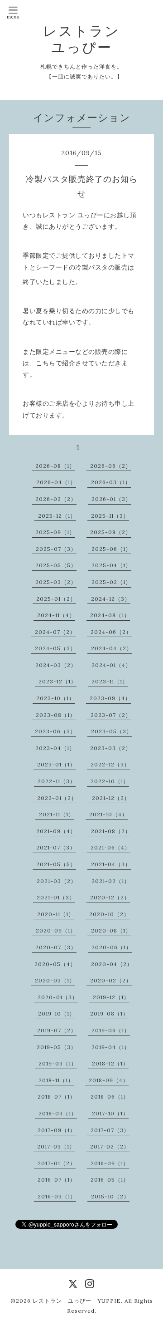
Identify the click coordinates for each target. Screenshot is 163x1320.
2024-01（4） (111, 665)
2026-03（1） (111, 482)
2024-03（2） (56, 665)
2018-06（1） (110, 1096)
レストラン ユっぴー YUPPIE (77, 1300)
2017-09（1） (57, 1130)
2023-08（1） (56, 715)
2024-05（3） (55, 648)
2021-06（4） (110, 847)
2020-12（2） (110, 897)
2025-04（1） (111, 565)
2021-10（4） (108, 814)
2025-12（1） (57, 515)
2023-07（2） (111, 715)
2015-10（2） (110, 1196)
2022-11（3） (57, 781)
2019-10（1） (56, 1013)
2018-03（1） (57, 1113)
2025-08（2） (110, 532)
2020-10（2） (109, 914)
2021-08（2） (111, 831)
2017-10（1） (110, 1113)
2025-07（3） (56, 548)
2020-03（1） (55, 980)
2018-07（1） (57, 1096)
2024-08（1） (110, 615)
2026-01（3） (111, 499)
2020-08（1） (111, 930)
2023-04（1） (55, 748)
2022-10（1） (110, 781)
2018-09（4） (109, 1080)
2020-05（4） (55, 964)
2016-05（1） (110, 1179)
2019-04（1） (110, 1047)
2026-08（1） (55, 465)
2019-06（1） (110, 1030)
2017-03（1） (56, 1146)
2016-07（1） (57, 1179)
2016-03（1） (57, 1196)
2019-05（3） (57, 1047)
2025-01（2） (56, 598)
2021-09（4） (56, 831)
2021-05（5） (56, 864)
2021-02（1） (110, 881)
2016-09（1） (110, 1163)
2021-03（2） (57, 881)
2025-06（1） (111, 548)
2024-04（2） (111, 648)
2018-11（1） (56, 1080)
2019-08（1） (109, 1013)
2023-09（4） (110, 698)
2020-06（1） (111, 947)
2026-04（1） (56, 482)
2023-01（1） (56, 764)
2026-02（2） (56, 499)
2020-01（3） (58, 997)
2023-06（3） (55, 731)
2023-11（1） (109, 681)
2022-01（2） (57, 798)
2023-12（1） (57, 681)
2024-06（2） (111, 631)
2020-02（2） (111, 980)
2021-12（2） (111, 798)
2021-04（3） (111, 864)
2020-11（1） (55, 914)
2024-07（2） (55, 631)
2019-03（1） (57, 1063)
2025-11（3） (110, 515)
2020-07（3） (56, 947)
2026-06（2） (110, 465)
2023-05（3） (111, 731)
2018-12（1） (110, 1063)
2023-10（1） (55, 698)
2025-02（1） (111, 582)
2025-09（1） (55, 532)
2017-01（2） (57, 1163)
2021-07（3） (56, 847)
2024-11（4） (56, 615)
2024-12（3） (110, 598)
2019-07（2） (57, 1030)
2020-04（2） (112, 964)
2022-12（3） (110, 764)
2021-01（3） (56, 897)
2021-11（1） (56, 814)
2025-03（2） (56, 582)
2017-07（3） (110, 1130)
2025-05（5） (56, 565)
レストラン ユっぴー (81, 39)
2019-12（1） (111, 997)
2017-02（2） (109, 1146)
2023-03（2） (110, 748)
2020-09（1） (56, 930)
